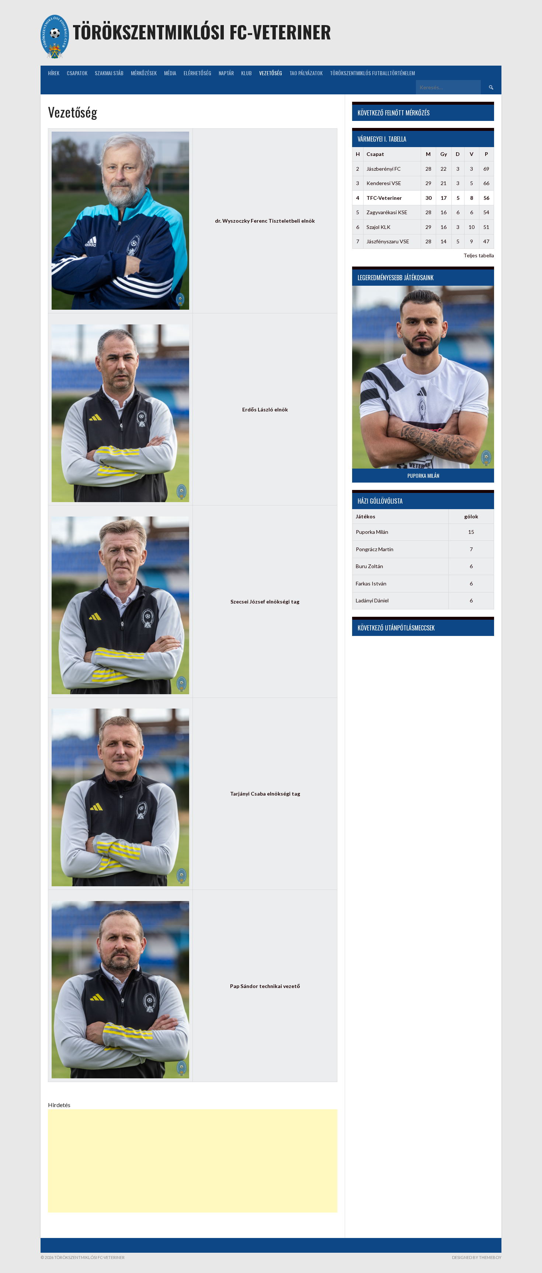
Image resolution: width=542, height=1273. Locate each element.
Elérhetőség (197, 73)
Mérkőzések (144, 73)
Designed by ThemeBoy (476, 1257)
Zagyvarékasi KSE (386, 212)
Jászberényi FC (383, 169)
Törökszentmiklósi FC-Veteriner (202, 31)
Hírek (53, 73)
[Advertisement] (192, 1161)
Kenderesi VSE (383, 183)
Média (170, 73)
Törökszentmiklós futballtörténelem (372, 73)
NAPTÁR (226, 73)
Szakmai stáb (109, 73)
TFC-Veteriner (384, 198)
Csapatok (77, 73)
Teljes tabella (478, 255)
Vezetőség (270, 73)
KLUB (246, 73)
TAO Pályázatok (306, 73)
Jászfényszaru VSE (387, 241)
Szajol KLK (378, 227)
